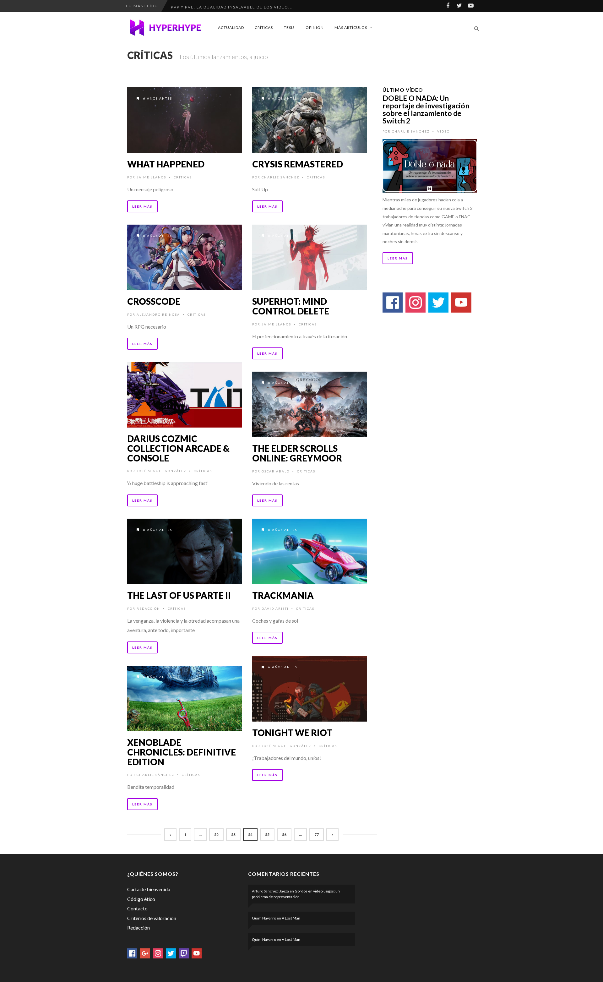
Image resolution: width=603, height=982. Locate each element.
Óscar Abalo (276, 471)
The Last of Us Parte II (179, 595)
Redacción (148, 608)
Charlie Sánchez (280, 177)
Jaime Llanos (151, 177)
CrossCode (153, 301)
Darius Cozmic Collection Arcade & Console (178, 448)
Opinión (315, 27)
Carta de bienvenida (148, 889)
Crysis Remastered (297, 164)
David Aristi (275, 608)
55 (267, 834)
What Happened (165, 164)
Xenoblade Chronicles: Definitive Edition (181, 752)
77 (316, 834)
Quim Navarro (264, 918)
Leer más (142, 206)
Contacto (137, 908)
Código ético (141, 899)
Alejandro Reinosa (158, 314)
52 (216, 834)
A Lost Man (291, 918)
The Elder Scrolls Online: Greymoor (297, 453)
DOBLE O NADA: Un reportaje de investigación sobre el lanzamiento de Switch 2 (426, 109)
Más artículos (350, 27)
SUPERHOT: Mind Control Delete (290, 306)
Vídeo (443, 131)
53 (233, 834)
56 (284, 834)
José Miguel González (161, 471)
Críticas (264, 27)
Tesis (289, 27)
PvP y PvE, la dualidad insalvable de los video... (232, 5)
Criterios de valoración (151, 918)
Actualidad (231, 27)
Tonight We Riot (292, 732)
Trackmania (283, 595)
